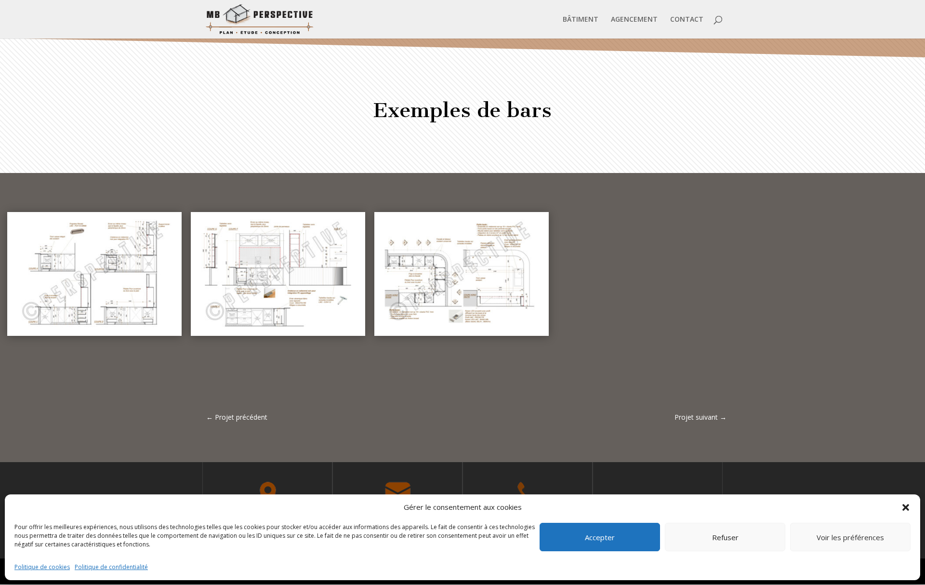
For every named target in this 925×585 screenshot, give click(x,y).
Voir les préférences (850, 537)
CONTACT (686, 20)
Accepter (600, 537)
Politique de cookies (42, 567)
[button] (906, 507)
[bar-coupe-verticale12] (94, 335)
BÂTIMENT (580, 20)
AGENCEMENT (634, 20)
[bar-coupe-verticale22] (278, 335)
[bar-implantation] (461, 335)
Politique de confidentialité (111, 567)
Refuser (725, 537)
